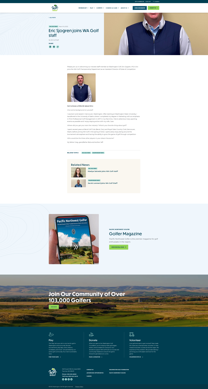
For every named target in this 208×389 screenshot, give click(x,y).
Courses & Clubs (112, 8)
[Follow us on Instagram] (66, 379)
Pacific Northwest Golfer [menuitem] (117, 373)
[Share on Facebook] (53, 46)
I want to (152, 8)
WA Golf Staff (55, 40)
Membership (83, 8)
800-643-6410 (73, 376)
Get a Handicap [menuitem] (139, 1)
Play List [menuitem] (148, 1)
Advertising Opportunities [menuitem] (95, 373)
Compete (99, 8)
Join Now (54, 307)
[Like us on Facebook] (63, 379)
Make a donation (94, 357)
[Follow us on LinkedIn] (69, 379)
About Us (124, 8)
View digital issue (117, 247)
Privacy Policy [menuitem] (79, 386)
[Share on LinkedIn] (50, 46)
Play (91, 8)
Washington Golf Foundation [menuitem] (119, 369)
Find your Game (54, 357)
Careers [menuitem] (89, 376)
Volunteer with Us (135, 357)
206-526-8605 (71, 374)
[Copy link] (57, 46)
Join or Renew (140, 8)
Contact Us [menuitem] (90, 369)
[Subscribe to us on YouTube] (71, 379)
